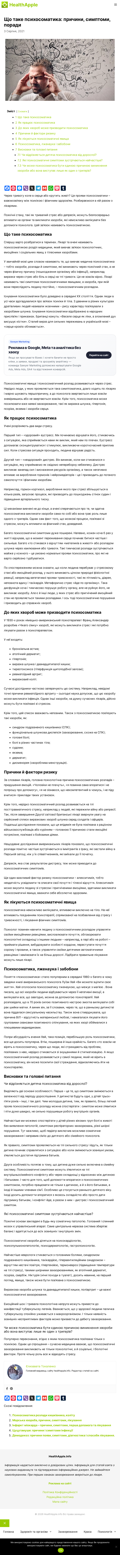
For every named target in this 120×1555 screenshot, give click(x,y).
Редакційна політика (60, 1497)
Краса (88, 1531)
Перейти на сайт (98, 355)
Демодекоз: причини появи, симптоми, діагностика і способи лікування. (63, 1435)
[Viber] (26, 188)
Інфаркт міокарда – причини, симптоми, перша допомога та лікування (61, 1425)
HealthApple (23, 5)
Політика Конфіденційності (60, 1492)
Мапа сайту (60, 1501)
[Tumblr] (63, 188)
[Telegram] (38, 188)
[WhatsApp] (51, 188)
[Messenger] (19, 188)
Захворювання (68, 1531)
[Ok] (116, 1546)
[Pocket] (57, 188)
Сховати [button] (22, 111)
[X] (32, 188)
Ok (60, 1550)
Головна (8, 1531)
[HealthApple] (5, 5)
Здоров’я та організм (34, 1531)
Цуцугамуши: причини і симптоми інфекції (42, 1430)
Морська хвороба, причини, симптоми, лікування (47, 1420)
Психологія (105, 1531)
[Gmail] (44, 188)
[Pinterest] (13, 188)
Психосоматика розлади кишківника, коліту (43, 1415)
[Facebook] (7, 188)
